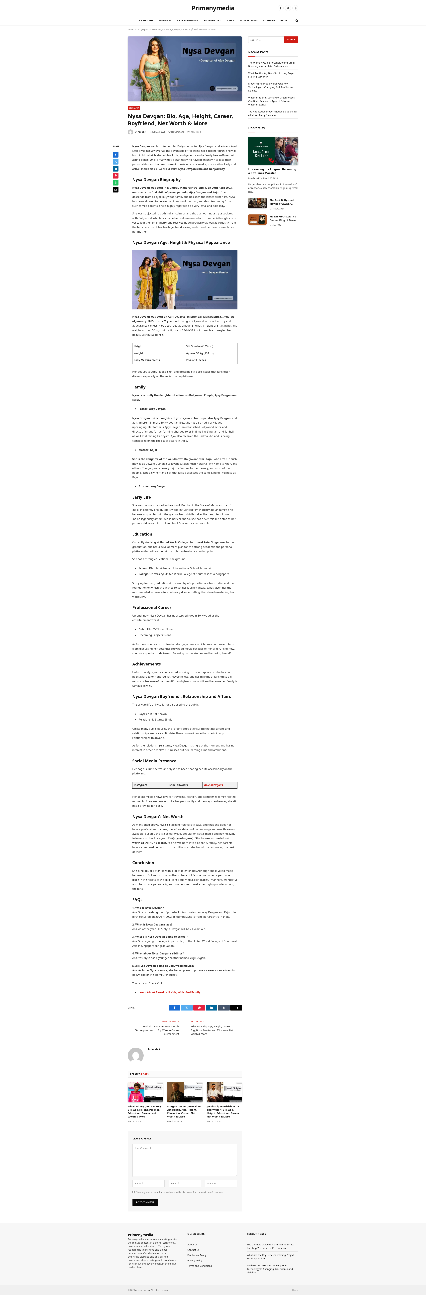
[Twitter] (115, 161)
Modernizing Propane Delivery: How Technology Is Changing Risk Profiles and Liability (271, 87)
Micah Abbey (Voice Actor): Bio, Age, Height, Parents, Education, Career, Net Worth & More (144, 1111)
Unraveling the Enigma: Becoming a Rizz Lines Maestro (272, 171)
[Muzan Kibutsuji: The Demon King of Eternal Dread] (257, 219)
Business (165, 20)
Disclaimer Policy (196, 1255)
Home (295, 1290)
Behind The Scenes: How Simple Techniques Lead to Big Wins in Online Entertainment (157, 1030)
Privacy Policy (194, 1260)
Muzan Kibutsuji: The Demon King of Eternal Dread (284, 218)
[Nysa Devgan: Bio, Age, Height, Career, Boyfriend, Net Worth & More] (185, 68)
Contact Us (193, 1249)
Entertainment (187, 20)
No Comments (178, 131)
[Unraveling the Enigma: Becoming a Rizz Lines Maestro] (273, 151)
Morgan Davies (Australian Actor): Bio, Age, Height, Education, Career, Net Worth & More (184, 1111)
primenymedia (142, 1290)
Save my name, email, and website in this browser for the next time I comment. (180, 1192)
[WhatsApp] (115, 182)
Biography (146, 20)
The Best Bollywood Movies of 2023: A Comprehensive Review (282, 201)
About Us (192, 1244)
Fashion (269, 20)
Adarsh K (142, 131)
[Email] (115, 189)
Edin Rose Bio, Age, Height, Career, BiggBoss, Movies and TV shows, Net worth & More (212, 1030)
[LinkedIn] (115, 168)
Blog (283, 20)
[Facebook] (115, 154)
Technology (212, 20)
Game (230, 20)
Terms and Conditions (199, 1265)
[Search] (296, 20)
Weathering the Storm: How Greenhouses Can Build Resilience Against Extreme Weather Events (271, 101)
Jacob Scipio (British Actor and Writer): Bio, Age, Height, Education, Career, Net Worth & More (223, 1111)
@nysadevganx (213, 785)
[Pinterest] (115, 175)
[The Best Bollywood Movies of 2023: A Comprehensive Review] (257, 203)
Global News (249, 20)
